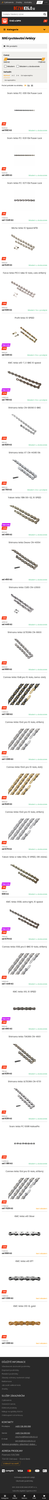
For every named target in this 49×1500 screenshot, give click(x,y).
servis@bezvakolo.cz (25, 1440)
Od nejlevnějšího (27, 75)
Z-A (17, 75)
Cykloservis (9, 2)
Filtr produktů (11, 46)
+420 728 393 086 (23, 1426)
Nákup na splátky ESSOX (12, 1411)
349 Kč (7, 62)
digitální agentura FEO (28, 1491)
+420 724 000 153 (22, 1433)
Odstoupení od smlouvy (12, 1415)
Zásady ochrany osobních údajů (16, 1377)
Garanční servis (8, 1404)
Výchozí (7, 75)
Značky (19, 2)
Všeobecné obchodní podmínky (16, 1366)
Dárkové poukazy (9, 1407)
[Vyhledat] (44, 14)
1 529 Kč (41, 62)
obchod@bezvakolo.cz (26, 1436)
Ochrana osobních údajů (24, 1477)
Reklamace (7, 1381)
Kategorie (12, 29)
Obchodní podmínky (24, 1481)
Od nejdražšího (10, 80)
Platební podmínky (10, 1374)
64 (28, 86)
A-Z (13, 75)
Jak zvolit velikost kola (11, 1385)
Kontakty (28, 2)
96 (32, 86)
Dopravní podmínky (10, 1370)
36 (25, 86)
